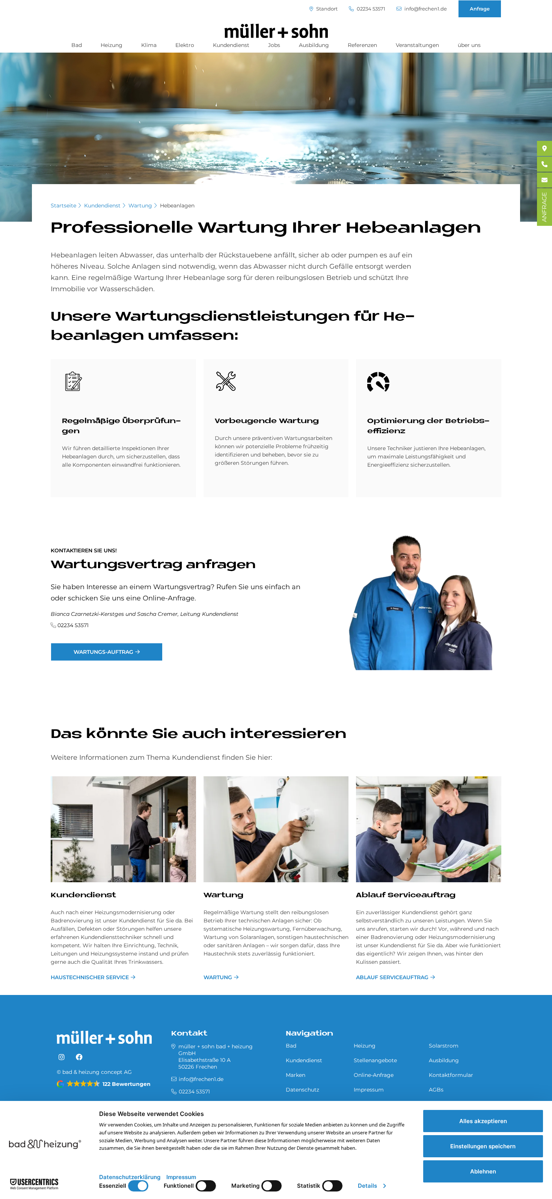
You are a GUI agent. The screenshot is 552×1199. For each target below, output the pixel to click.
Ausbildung (314, 45)
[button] (104, 1084)
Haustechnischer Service (90, 977)
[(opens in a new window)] (62, 1057)
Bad (76, 45)
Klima (149, 45)
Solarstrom (443, 1045)
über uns (469, 45)
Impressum (369, 1089)
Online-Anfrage (374, 1075)
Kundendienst (231, 45)
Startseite (63, 205)
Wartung (140, 205)
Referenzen (362, 45)
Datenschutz (302, 1089)
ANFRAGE (544, 207)
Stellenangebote (375, 1060)
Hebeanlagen (177, 205)
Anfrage (480, 9)
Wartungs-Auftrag (103, 652)
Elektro (184, 45)
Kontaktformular (451, 1075)
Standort (326, 8)
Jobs (274, 45)
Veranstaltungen (417, 45)
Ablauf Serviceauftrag (405, 895)
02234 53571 (370, 8)
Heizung (111, 45)
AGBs (436, 1089)
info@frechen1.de (425, 8)
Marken (295, 1075)
